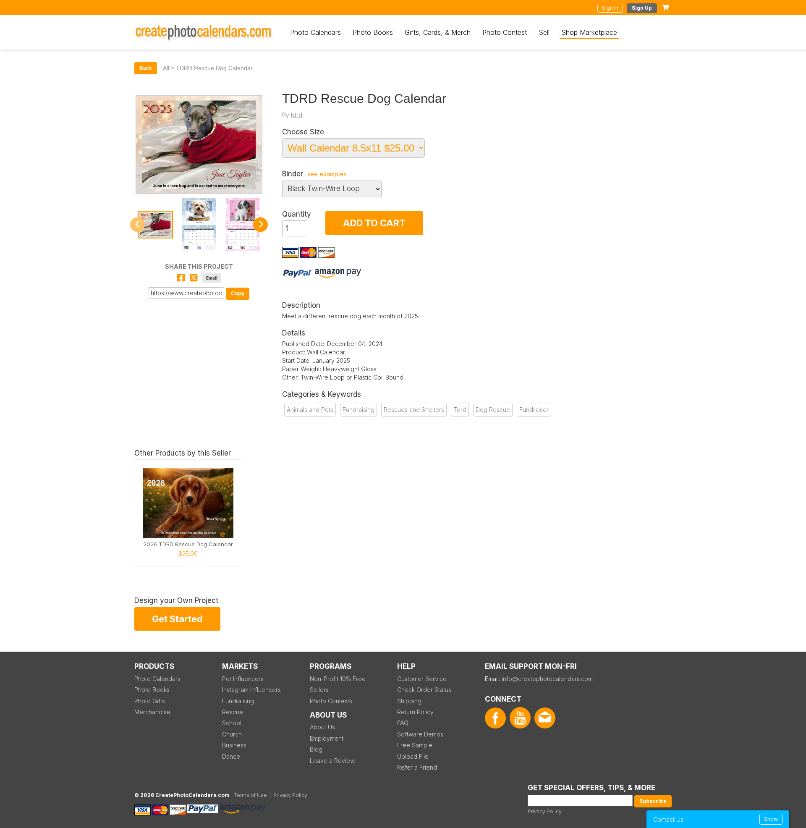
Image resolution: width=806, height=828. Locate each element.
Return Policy (415, 711)
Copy (237, 293)
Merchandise (152, 711)
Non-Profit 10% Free (338, 678)
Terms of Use (250, 795)
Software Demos (420, 734)
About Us (322, 727)
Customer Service (422, 678)
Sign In (610, 8)
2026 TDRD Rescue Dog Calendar (188, 544)
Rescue (232, 711)
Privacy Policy (545, 811)
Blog (316, 749)
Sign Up (642, 8)
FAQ (402, 722)
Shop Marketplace (589, 32)
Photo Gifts (149, 701)
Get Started (177, 618)
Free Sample (414, 745)
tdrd (296, 114)
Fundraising (358, 409)
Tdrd (459, 409)
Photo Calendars (315, 32)
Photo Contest (504, 32)
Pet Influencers (243, 678)
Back (145, 68)
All (166, 68)
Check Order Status (424, 689)
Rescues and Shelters (414, 409)
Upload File (413, 756)
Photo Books (373, 32)
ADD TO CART (374, 222)
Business (234, 745)
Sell (544, 32)
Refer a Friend (417, 767)
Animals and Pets (310, 409)
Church (232, 734)
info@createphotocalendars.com (547, 678)
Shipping (409, 701)
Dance (231, 756)
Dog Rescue (493, 409)
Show (771, 819)
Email (211, 277)
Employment (326, 738)
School (231, 722)
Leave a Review (332, 760)
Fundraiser (534, 409)
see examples (326, 174)
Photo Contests (331, 701)
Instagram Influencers (251, 689)
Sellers (319, 689)
